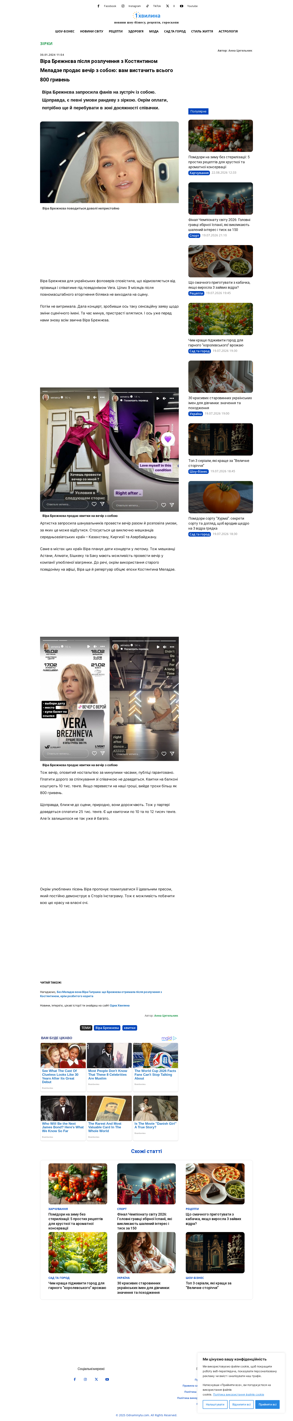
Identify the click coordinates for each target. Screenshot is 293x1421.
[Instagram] (123, 6)
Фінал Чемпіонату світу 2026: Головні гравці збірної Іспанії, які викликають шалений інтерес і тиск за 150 (219, 225)
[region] (241, 1383)
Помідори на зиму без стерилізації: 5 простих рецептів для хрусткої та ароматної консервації (219, 162)
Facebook (110, 6)
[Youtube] (181, 6)
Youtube (192, 6)
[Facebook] (98, 6)
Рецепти (196, 293)
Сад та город (200, 351)
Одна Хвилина (120, 1005)
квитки (130, 1028)
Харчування (199, 173)
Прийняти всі (267, 1404)
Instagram (135, 6)
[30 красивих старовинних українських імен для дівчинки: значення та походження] (220, 377)
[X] (167, 6)
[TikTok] (147, 6)
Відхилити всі (241, 1404)
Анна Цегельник (240, 50)
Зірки (46, 43)
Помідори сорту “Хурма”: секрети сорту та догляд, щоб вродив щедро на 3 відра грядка (218, 523)
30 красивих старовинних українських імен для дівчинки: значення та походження (220, 403)
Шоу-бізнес (198, 471)
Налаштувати (215, 1404)
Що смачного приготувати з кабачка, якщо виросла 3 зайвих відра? (213, 1219)
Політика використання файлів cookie (238, 1394)
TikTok (157, 6)
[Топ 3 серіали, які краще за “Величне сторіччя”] (220, 439)
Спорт (194, 235)
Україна (196, 414)
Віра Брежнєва (107, 1028)
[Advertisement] (109, 245)
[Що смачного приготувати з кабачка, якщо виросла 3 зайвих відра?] (220, 261)
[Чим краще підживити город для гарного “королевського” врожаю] (220, 319)
